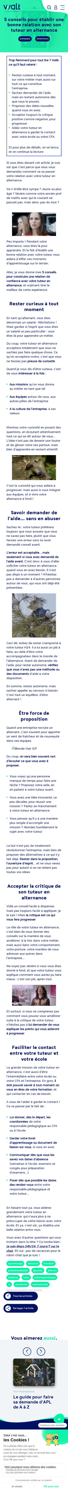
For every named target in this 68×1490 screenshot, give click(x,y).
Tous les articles (22, 1296)
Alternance (25, 39)
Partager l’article (23, 1308)
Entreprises (42, 39)
